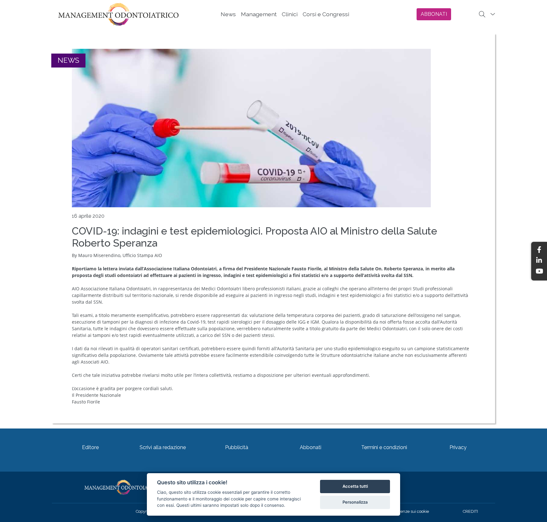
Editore (90, 447)
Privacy (458, 447)
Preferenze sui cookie (409, 511)
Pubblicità (236, 447)
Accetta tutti (355, 486)
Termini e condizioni (384, 447)
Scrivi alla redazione (163, 447)
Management (259, 14)
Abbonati (310, 447)
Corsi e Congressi (326, 14)
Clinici (290, 14)
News (228, 14)
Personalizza (355, 502)
